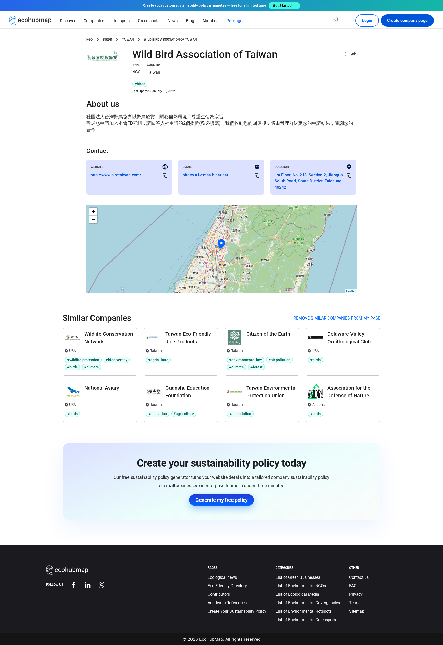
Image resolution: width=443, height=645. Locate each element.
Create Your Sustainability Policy (237, 611)
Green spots (148, 20)
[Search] (336, 19)
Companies (94, 20)
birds (107, 39)
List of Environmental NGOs (301, 585)
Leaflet (350, 291)
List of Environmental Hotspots (304, 611)
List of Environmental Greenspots (306, 619)
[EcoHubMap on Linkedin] (84, 584)
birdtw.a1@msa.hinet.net (205, 174)
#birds (140, 84)
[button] (221, 243)
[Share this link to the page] (353, 54)
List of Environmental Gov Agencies (308, 602)
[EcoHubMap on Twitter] (98, 584)
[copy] (165, 175)
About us (210, 20)
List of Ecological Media (297, 594)
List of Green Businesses (298, 577)
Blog (190, 20)
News (173, 20)
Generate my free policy (221, 500)
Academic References (227, 602)
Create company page (407, 20)
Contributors (219, 594)
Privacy (356, 594)
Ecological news (222, 577)
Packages (235, 20)
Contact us (359, 577)
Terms (354, 602)
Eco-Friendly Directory (227, 585)
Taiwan (128, 39)
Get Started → (284, 6)
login (367, 20)
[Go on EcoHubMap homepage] (30, 20)
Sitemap (356, 611)
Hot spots (121, 20)
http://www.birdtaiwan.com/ (115, 174)
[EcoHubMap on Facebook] (70, 584)
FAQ (353, 585)
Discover (67, 20)
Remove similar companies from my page (337, 318)
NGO (89, 39)
